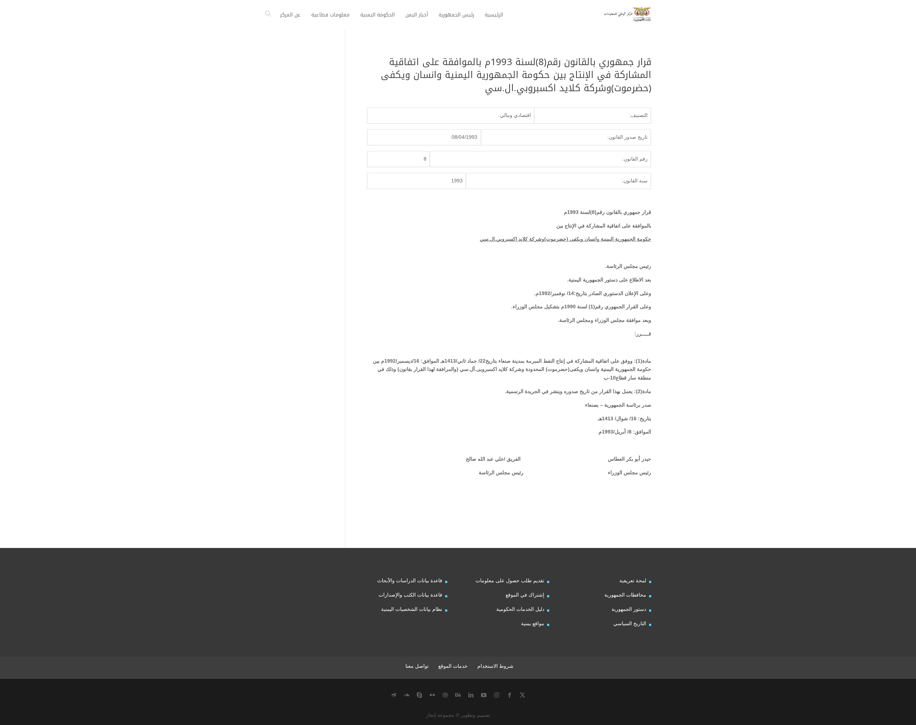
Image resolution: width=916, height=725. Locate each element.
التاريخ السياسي (629, 623)
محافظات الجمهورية (625, 595)
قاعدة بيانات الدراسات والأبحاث (409, 580)
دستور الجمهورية (629, 609)
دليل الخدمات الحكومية (520, 609)
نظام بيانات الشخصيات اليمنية (411, 609)
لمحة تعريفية (632, 580)
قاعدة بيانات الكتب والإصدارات (410, 595)
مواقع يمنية (532, 623)
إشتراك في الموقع (525, 595)
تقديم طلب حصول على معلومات (510, 580)
